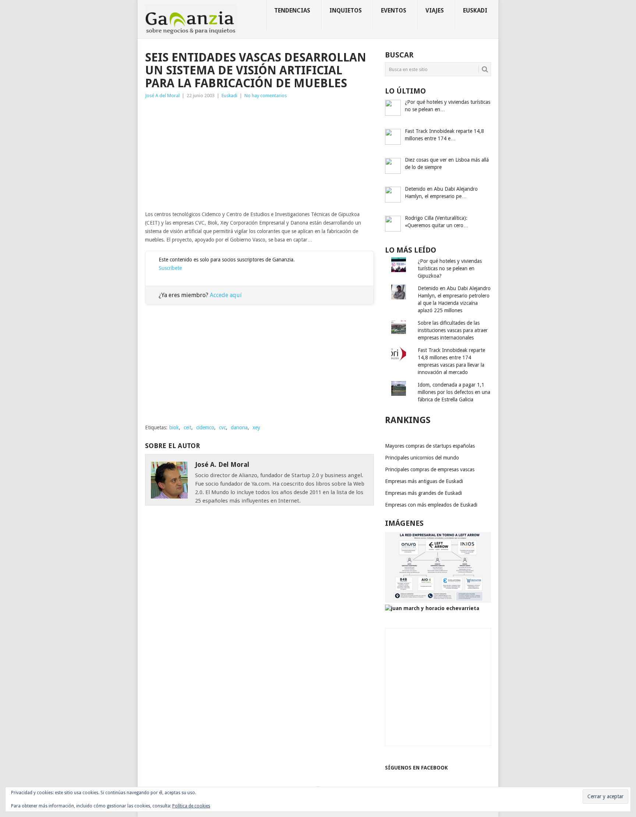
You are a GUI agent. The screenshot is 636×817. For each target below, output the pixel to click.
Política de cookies (191, 806)
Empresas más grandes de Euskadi (423, 493)
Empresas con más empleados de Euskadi (431, 505)
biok (174, 427)
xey (256, 427)
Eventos (393, 10)
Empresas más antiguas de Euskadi (424, 481)
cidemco (205, 427)
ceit (187, 427)
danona (239, 427)
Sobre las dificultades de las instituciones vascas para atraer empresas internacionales (453, 330)
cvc (222, 427)
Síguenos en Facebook (416, 768)
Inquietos (345, 10)
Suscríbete (170, 268)
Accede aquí (226, 295)
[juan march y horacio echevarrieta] (432, 608)
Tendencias (292, 10)
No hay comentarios (265, 95)
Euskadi (475, 10)
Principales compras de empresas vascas (429, 469)
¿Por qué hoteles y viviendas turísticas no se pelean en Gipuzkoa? (450, 268)
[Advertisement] (259, 155)
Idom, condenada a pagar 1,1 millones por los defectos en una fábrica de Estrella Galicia (454, 392)
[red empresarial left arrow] (438, 601)
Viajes (434, 10)
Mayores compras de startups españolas (430, 446)
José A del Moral (162, 95)
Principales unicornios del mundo (422, 458)
